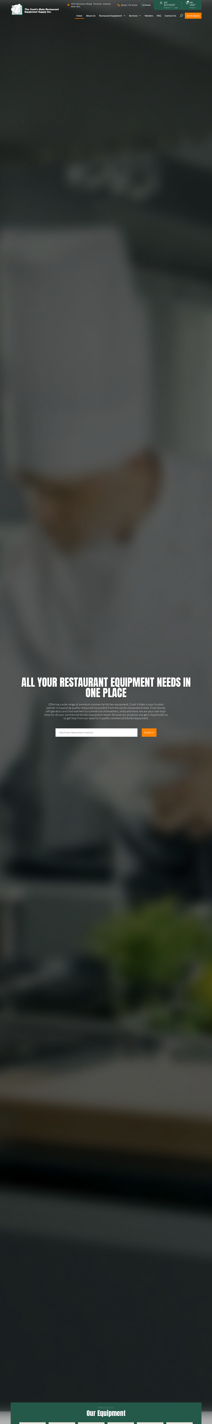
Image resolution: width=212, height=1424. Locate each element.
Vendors (149, 15)
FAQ (159, 15)
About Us (90, 15)
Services (133, 15)
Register (167, 7)
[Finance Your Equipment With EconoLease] (146, 5)
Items (193, 7)
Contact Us (170, 15)
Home (79, 15)
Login (176, 7)
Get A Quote (193, 15)
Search (149, 732)
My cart (193, 3)
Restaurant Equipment (110, 15)
